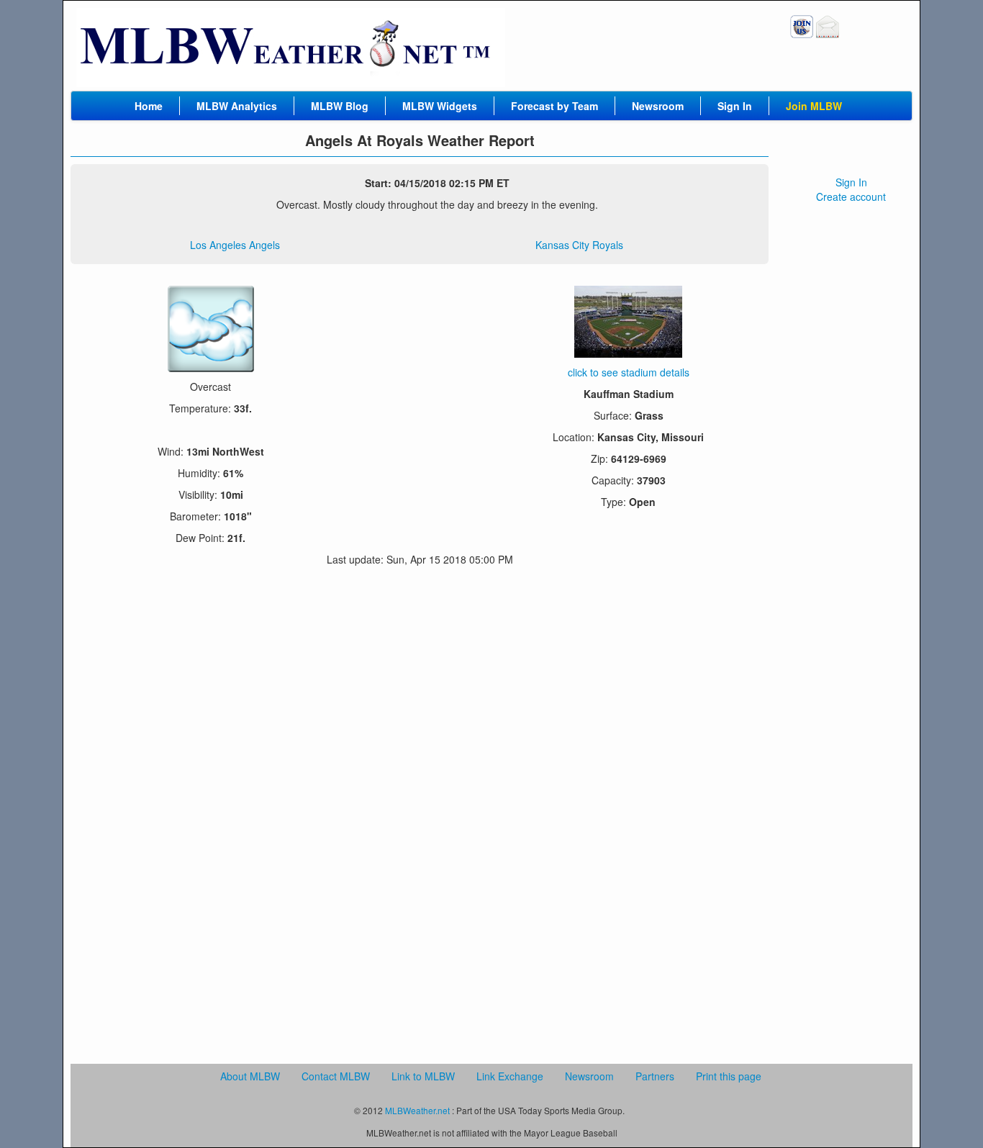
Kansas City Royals (579, 245)
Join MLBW (814, 106)
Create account (851, 196)
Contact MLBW (336, 1076)
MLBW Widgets (439, 106)
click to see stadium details (628, 372)
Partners (654, 1076)
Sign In (734, 106)
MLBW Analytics (236, 106)
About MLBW (250, 1076)
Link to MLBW (423, 1076)
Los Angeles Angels (235, 245)
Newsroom (658, 106)
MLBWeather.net (417, 1110)
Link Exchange (509, 1076)
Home (149, 106)
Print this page (728, 1076)
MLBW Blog (339, 106)
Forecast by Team (554, 106)
